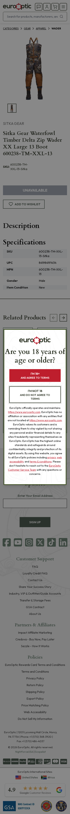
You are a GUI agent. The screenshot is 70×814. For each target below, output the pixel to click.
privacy (51, 457)
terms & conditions (41, 461)
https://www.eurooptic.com (24, 412)
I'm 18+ (35, 375)
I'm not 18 (35, 394)
